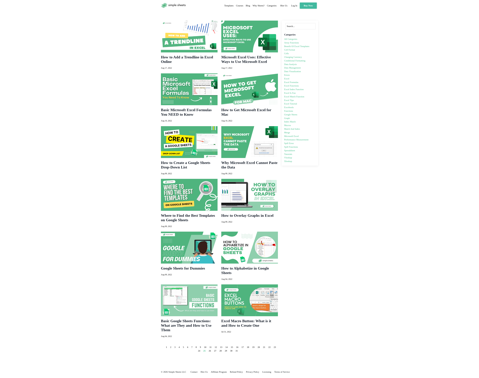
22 (269, 347)
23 (275, 347)
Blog (248, 5)
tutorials (288, 154)
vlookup (288, 157)
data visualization (292, 71)
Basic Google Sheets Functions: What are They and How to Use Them (186, 325)
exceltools (289, 107)
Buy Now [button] (308, 5)
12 (216, 347)
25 (204, 351)
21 (264, 347)
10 (205, 347)
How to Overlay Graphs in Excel (247, 215)
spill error (289, 143)
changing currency (293, 57)
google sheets (290, 114)
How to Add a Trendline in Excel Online (187, 59)
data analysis (290, 64)
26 (210, 351)
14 (226, 347)
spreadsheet (289, 150)
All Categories (290, 39)
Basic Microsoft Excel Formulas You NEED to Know (186, 112)
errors (287, 75)
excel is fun (290, 93)
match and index (292, 129)
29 (226, 351)
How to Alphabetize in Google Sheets (245, 270)
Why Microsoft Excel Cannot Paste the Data (249, 165)
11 (210, 347)
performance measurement (296, 139)
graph (287, 118)
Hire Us (204, 372)
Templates (229, 5)
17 (242, 347)
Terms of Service (282, 372)
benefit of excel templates (296, 46)
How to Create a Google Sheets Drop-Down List (185, 165)
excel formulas (291, 82)
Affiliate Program (219, 372)
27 (215, 351)
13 (221, 347)
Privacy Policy (252, 372)
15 (232, 347)
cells (286, 53)
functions (288, 111)
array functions (291, 42)
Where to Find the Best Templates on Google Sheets (188, 217)
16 (237, 347)
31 (237, 351)
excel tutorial (290, 103)
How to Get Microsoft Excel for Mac (246, 112)
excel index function (294, 89)
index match (290, 121)
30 (231, 351)
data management (292, 68)
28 (220, 351)
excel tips (289, 100)
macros (287, 125)
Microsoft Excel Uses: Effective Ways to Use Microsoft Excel (246, 59)
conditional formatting (294, 60)
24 (199, 351)
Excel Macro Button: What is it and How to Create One (246, 323)
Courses (239, 5)
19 (253, 347)
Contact (193, 372)
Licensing (266, 372)
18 (248, 347)
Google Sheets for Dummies (183, 268)
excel (286, 78)
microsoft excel (291, 136)
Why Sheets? (258, 5)
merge (287, 132)
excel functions (291, 85)
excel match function (294, 96)
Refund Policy (236, 372)
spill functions (291, 147)
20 (259, 347)
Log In (294, 5)
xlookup (288, 161)
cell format (289, 50)
